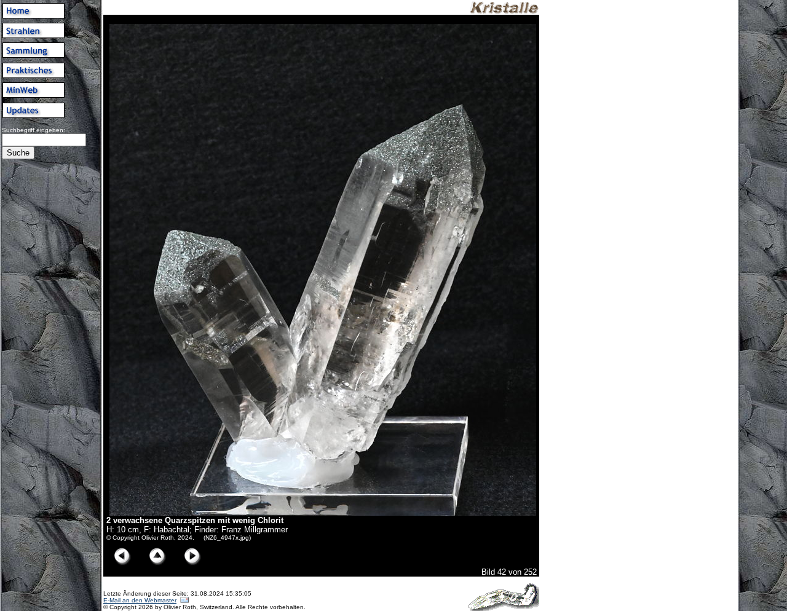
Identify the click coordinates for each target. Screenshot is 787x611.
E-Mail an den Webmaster (139, 600)
